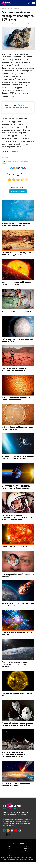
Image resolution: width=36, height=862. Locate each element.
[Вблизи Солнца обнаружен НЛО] (18, 534)
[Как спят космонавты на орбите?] (18, 299)
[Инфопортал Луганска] (6, 4)
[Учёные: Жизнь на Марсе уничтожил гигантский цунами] (18, 414)
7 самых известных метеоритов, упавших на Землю (18, 107)
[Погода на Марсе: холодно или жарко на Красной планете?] (18, 355)
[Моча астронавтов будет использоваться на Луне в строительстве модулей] (18, 739)
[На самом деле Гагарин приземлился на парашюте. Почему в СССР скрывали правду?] (18, 502)
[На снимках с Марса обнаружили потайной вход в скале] (18, 240)
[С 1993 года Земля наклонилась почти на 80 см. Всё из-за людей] (18, 473)
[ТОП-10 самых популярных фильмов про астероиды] (18, 590)
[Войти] (29, 3)
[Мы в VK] (4, 830)
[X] (19, 168)
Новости (9, 8)
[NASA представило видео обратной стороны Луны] (18, 326)
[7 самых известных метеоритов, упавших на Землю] (18, 771)
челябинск (9, 161)
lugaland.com (16, 151)
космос (21, 161)
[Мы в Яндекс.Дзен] (15, 830)
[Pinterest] (24, 168)
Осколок (26, 161)
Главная (4, 8)
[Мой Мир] (22, 168)
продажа (4, 163)
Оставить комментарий (18, 191)
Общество (16, 8)
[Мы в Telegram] (12, 830)
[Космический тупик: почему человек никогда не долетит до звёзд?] (18, 443)
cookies (13, 857)
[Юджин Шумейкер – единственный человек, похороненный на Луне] (18, 710)
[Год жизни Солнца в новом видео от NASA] (18, 681)
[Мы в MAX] (19, 830)
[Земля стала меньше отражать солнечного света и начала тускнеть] (18, 649)
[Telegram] (17, 168)
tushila (9, 24)
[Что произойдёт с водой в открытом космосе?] (18, 561)
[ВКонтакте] (11, 168)
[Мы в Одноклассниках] (8, 830)
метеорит (15, 161)
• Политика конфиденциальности (9, 855)
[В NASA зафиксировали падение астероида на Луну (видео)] (18, 210)
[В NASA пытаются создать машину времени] (18, 620)
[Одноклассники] (14, 168)
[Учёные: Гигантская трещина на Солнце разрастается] (18, 385)
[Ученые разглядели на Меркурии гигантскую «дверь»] (18, 269)
